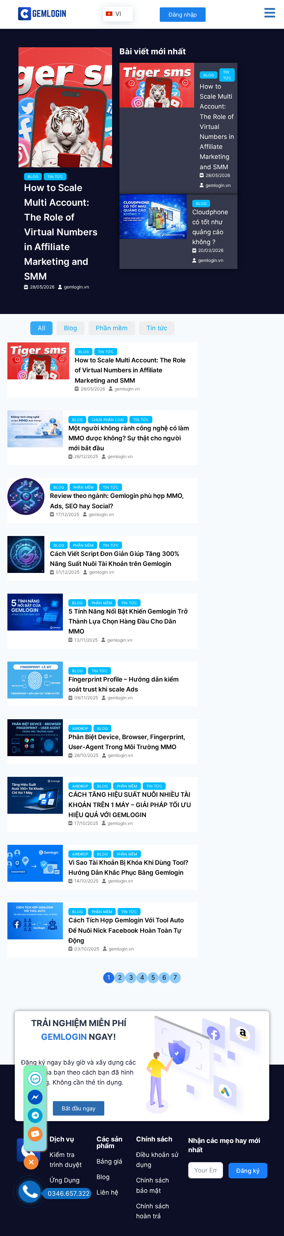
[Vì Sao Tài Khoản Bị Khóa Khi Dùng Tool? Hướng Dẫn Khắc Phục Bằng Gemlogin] (35, 863)
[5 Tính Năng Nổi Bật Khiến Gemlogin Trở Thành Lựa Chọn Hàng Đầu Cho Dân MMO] (35, 612)
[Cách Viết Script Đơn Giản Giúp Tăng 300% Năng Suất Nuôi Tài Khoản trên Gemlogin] (25, 554)
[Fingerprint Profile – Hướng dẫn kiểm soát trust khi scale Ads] (35, 680)
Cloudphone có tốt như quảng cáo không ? (210, 227)
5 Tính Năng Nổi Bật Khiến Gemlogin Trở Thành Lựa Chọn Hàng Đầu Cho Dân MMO (128, 621)
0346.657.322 (68, 1193)
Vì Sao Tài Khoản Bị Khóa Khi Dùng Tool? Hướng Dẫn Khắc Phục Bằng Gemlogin (128, 867)
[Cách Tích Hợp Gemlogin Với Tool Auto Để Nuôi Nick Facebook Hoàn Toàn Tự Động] (35, 920)
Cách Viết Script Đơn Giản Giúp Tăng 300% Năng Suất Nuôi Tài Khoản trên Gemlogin (114, 558)
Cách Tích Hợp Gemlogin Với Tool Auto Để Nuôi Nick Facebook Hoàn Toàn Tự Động (126, 930)
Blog (33, 176)
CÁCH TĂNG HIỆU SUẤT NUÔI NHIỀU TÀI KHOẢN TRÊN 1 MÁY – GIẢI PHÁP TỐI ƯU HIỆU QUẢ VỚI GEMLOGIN (129, 804)
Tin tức (55, 176)
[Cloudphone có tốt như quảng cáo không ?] (153, 216)
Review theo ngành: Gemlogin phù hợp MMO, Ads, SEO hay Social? (117, 500)
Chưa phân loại (108, 419)
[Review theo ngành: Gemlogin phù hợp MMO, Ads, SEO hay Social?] (25, 496)
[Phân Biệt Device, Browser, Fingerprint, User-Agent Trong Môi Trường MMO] (35, 737)
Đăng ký (248, 1170)
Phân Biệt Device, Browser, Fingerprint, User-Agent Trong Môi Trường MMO (126, 742)
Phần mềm (83, 487)
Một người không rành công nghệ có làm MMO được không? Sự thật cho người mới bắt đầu (128, 438)
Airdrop (80, 728)
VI (117, 13)
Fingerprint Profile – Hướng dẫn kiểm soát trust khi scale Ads (123, 684)
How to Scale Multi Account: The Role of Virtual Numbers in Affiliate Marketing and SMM (61, 232)
